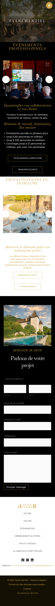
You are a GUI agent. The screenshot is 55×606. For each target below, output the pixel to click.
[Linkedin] (32, 560)
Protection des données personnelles (27, 584)
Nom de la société (14, 403)
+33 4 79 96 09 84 (20, 566)
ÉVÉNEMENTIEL (27, 529)
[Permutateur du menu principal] (49, 5)
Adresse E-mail (13, 419)
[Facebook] (22, 560)
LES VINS (27, 521)
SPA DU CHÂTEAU (27, 544)
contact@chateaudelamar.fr (41, 566)
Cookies (27, 589)
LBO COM (34, 593)
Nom (31, 395)
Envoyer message (16, 487)
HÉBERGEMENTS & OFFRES (27, 536)
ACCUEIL (27, 513)
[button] (6, 79)
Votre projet (10, 452)
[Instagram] (27, 560)
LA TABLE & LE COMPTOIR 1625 (27, 551)
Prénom (7, 395)
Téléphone (9, 436)
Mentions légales (38, 580)
